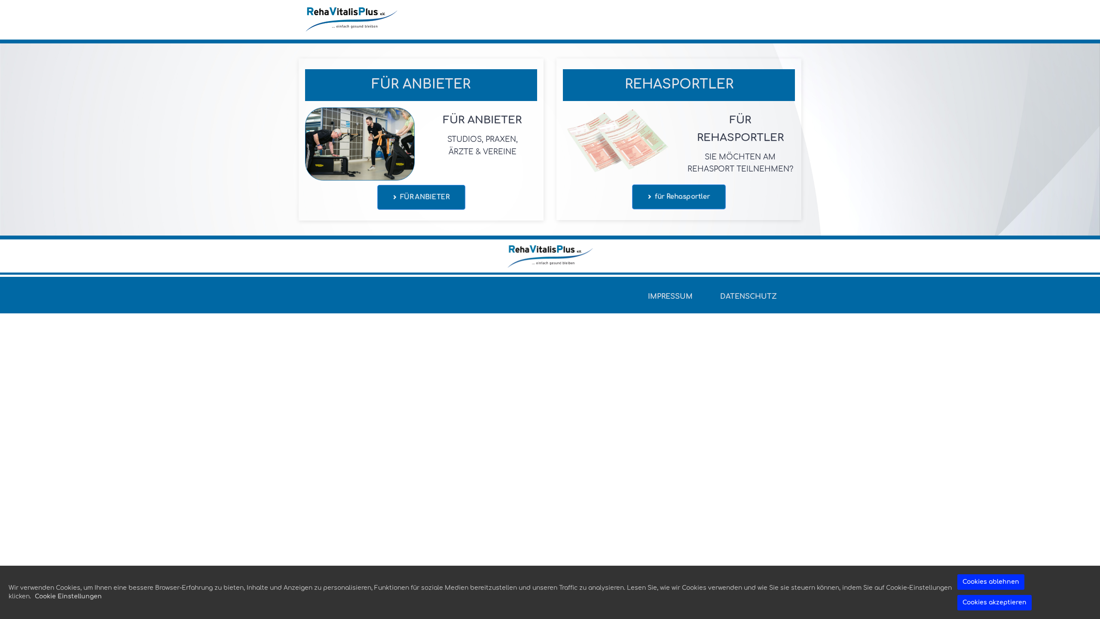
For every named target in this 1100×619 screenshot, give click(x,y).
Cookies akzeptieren (994, 602)
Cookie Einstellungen (68, 596)
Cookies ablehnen (990, 582)
